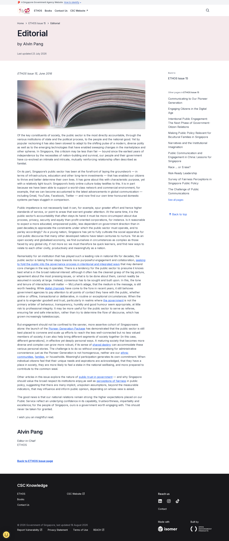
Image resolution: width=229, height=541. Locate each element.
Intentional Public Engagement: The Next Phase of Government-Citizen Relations (189, 123)
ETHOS (38, 10)
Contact (162, 508)
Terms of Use (80, 529)
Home (20, 23)
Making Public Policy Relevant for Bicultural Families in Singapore (189, 135)
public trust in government (95, 377)
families (39, 356)
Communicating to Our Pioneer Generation (188, 100)
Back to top (179, 214)
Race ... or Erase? (179, 167)
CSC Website (77, 10)
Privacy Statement (58, 529)
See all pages (175, 199)
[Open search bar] (208, 10)
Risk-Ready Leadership (182, 173)
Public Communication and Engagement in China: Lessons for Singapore (190, 157)
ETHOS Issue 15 (37, 23)
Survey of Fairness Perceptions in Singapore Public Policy (190, 181)
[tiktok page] (178, 501)
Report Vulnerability (28, 529)
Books (48, 10)
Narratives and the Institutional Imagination (187, 145)
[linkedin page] (160, 501)
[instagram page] (169, 501)
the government (113, 300)
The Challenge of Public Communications (183, 191)
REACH (97, 529)
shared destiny (102, 344)
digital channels (54, 288)
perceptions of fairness (111, 381)
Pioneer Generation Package (67, 328)
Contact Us (61, 10)
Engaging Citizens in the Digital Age (187, 110)
